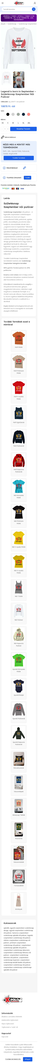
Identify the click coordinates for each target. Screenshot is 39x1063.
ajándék (6, 928)
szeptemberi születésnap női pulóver (17, 965)
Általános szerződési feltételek (12, 1017)
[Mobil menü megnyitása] (3, 3)
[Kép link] (12, 999)
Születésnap (12, 24)
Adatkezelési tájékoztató (10, 1020)
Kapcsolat (5, 1037)
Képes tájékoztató (8, 1024)
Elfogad (27, 1059)
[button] (3, 48)
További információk (13, 1059)
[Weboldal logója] (19, 3)
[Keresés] (33, 9)
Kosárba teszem (23, 129)
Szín (2, 111)
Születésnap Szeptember (28, 24)
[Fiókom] (35, 3)
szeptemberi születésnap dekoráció (16, 950)
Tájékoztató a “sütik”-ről (10, 1027)
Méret (3, 119)
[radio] (2, 114)
